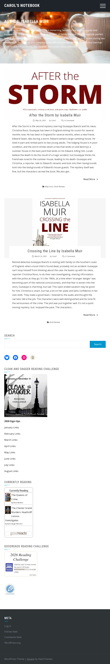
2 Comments (70, 256)
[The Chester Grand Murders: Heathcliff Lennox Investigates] (8, 509)
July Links (9, 465)
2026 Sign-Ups (12, 421)
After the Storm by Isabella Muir (55, 115)
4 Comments (69, 120)
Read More (89, 179)
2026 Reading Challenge (20, 557)
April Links (10, 446)
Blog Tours (49, 186)
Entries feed (10, 631)
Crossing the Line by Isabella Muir (55, 251)
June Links (9, 458)
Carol (53, 120)
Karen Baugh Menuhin (15, 524)
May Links (9, 452)
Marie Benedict (18, 503)
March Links (10, 439)
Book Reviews (59, 186)
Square (30, 659)
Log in (7, 626)
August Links (11, 471)
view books (32, 575)
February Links (12, 433)
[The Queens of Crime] (8, 497)
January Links (11, 427)
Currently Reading (18, 490)
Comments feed (12, 637)
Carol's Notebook (22, 5)
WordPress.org (12, 642)
